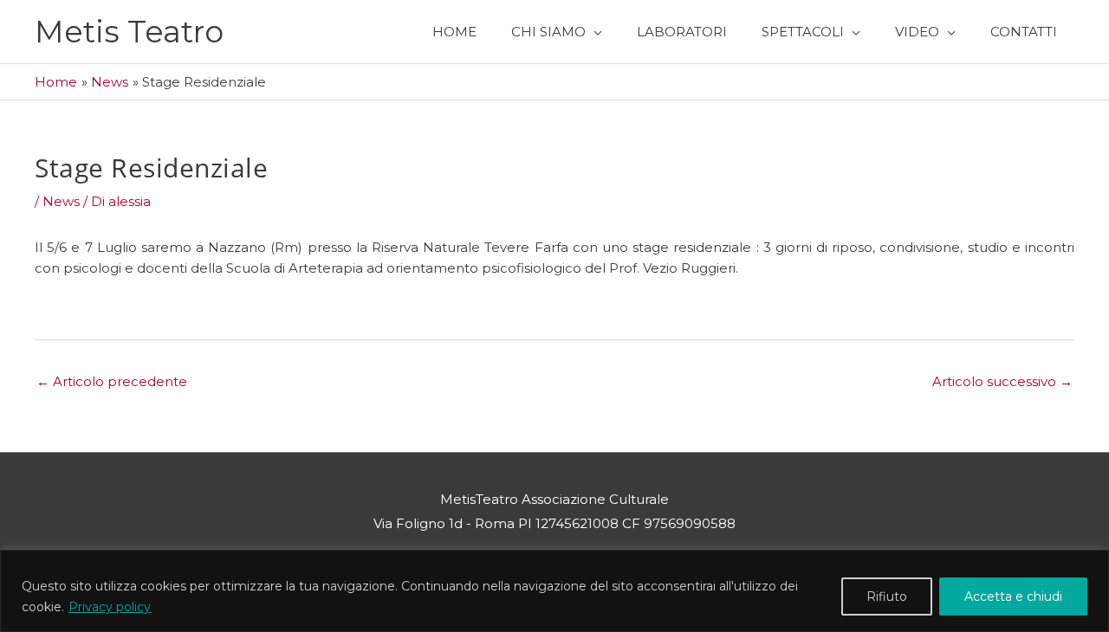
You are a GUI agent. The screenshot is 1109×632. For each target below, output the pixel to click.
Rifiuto (886, 596)
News (61, 201)
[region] (554, 591)
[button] (556, 31)
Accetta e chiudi (1013, 596)
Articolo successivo (1002, 381)
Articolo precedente (111, 381)
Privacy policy (109, 607)
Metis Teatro (129, 31)
